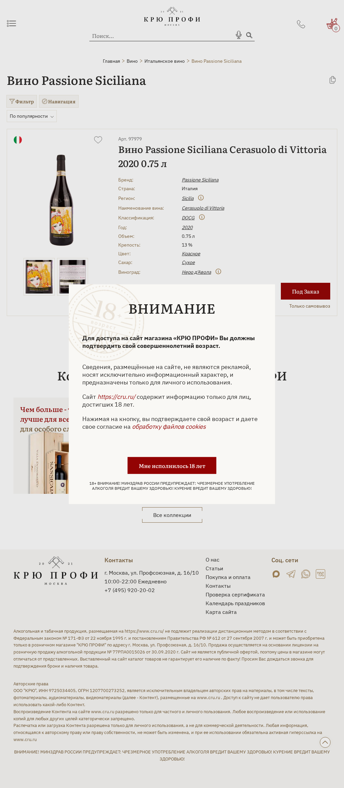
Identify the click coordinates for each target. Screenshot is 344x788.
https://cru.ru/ (116, 396)
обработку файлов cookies (169, 426)
